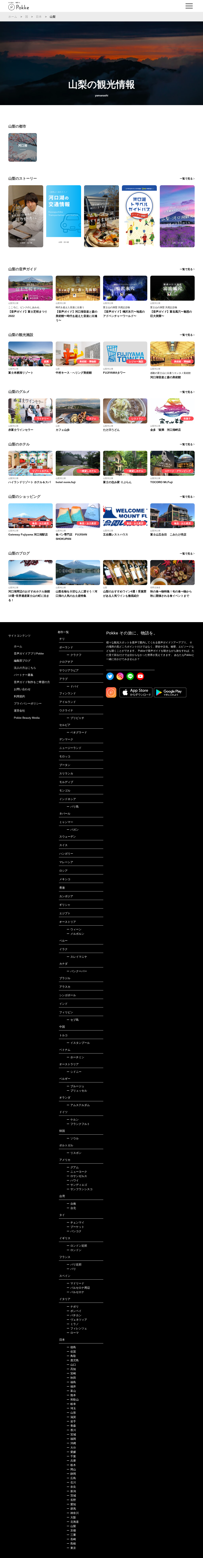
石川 (71, 1482)
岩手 (71, 1421)
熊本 (71, 1395)
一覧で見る (186, 178)
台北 (71, 1208)
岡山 (71, 1469)
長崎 (71, 1539)
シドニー (74, 1071)
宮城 (71, 1434)
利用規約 (19, 696)
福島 (71, 1382)
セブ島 (73, 1019)
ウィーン (74, 929)
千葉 (71, 1456)
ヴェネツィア (77, 1319)
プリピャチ (75, 718)
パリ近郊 (74, 1264)
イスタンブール (78, 1042)
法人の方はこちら (25, 667)
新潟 (71, 1491)
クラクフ (74, 654)
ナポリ (73, 1306)
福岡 (71, 1438)
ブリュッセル (77, 1090)
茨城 (71, 1495)
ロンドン (74, 1250)
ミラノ (73, 1324)
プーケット (75, 1226)
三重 (71, 1534)
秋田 (71, 1377)
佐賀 (71, 1351)
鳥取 (71, 1355)
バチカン (74, 1315)
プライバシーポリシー (28, 703)
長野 (71, 1499)
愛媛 (71, 1451)
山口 (71, 1364)
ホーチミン (75, 1057)
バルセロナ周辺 (78, 1287)
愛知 (71, 1504)
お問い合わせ (22, 689)
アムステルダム (78, 1105)
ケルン (73, 1119)
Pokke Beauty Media (27, 717)
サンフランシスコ (80, 1189)
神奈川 (73, 1513)
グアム (73, 1167)
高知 (71, 1369)
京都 (71, 1530)
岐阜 (71, 1403)
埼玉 (71, 1408)
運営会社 (19, 710)
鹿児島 (73, 1360)
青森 (71, 1425)
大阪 (71, 1517)
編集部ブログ (22, 660)
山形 (71, 1412)
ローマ (73, 1332)
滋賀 (71, 1417)
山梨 (71, 1526)
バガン (73, 829)
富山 (71, 1390)
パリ (71, 1268)
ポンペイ (74, 1310)
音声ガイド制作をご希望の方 (32, 682)
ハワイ (73, 1180)
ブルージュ (75, 1086)
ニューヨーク (77, 1171)
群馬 (71, 1508)
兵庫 (71, 1460)
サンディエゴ (77, 1184)
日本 (39, 16)
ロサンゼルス (77, 1176)
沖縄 (71, 1443)
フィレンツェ (77, 1328)
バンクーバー (77, 971)
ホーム (12, 16)
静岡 (71, 1473)
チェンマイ (75, 1222)
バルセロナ (75, 1292)
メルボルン (75, 933)
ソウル (73, 1138)
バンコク (74, 1231)
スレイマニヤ (77, 956)
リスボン (74, 1152)
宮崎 (71, 1373)
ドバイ (73, 686)
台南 (71, 1203)
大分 (71, 1447)
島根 (71, 1543)
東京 (71, 1547)
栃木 (71, 1465)
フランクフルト (78, 1123)
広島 (71, 1478)
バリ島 (73, 806)
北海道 (73, 1521)
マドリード (75, 1283)
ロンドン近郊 (77, 1245)
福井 (71, 1386)
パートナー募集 (23, 674)
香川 (71, 1430)
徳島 (71, 1347)
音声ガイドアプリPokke (29, 653)
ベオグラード (77, 732)
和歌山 (73, 1399)
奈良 (71, 1486)
